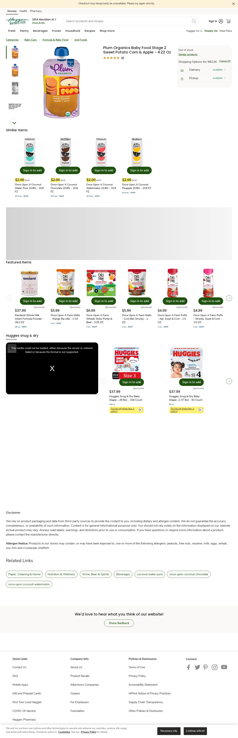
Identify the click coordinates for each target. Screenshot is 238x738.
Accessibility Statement (143, 685)
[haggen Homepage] (17, 21)
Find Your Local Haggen (27, 702)
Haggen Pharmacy (24, 719)
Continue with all (195, 731)
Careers (75, 693)
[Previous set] (9, 298)
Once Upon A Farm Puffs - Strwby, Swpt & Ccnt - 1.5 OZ (208, 319)
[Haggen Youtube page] (224, 667)
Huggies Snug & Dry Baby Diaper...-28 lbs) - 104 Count (125, 398)
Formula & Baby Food (55, 40)
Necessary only (168, 731)
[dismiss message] (234, 4)
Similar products (187, 54)
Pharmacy (36, 11)
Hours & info (38, 22)
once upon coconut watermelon (29, 584)
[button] (44, 19)
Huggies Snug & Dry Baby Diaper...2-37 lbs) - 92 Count (185, 398)
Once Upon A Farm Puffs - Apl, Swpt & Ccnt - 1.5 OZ (172, 319)
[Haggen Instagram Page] (215, 667)
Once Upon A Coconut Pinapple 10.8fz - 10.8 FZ (136, 186)
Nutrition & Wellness (61, 574)
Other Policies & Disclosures (146, 711)
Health (23, 11)
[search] (193, 21)
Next (14, 122)
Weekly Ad (210, 31)
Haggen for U (194, 31)
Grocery (12, 11)
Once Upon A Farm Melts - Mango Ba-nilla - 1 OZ (65, 317)
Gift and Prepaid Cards (26, 693)
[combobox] (130, 21)
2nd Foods (80, 40)
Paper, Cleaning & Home (24, 574)
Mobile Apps (20, 685)
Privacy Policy (137, 676)
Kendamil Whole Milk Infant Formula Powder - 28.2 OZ (29, 319)
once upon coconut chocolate (189, 574)
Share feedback (119, 623)
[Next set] (229, 298)
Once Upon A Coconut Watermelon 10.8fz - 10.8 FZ (101, 188)
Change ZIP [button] (225, 61)
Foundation (77, 711)
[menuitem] (11, 30)
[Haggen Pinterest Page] (206, 667)
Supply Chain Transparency (146, 702)
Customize (64, 732)
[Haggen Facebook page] (189, 667)
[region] (119, 731)
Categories (12, 40)
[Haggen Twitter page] (197, 667)
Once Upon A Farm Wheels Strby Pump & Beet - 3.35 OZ (99, 319)
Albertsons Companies (84, 685)
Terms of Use (137, 667)
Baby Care (31, 40)
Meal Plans (226, 31)
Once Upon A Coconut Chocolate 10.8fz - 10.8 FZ (64, 188)
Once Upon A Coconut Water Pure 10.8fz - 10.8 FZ (29, 188)
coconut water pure (150, 574)
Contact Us (19, 667)
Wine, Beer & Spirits (95, 574)
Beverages (123, 574)
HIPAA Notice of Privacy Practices (150, 693)
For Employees (79, 702)
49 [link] (122, 58)
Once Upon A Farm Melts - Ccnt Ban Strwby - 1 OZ (137, 319)
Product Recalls (79, 676)
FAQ (15, 676)
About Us (76, 667)
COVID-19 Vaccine (24, 711)
